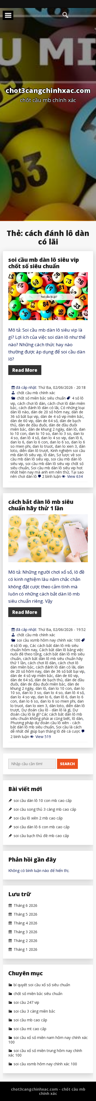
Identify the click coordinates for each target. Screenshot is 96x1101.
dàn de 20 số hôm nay (50, 411)
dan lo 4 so (53, 692)
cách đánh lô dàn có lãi (38, 407)
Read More (24, 370)
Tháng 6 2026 (25, 905)
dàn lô (71, 429)
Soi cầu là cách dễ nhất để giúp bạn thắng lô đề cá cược (46, 729)
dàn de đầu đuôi (32, 424)
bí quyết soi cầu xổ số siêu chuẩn (42, 984)
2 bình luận (51, 476)
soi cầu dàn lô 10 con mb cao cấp (43, 800)
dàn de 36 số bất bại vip (63, 671)
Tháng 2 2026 (25, 940)
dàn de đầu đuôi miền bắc (42, 684)
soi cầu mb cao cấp (30, 1020)
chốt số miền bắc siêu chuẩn (41, 398)
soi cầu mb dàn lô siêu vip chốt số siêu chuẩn (43, 263)
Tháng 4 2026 (25, 923)
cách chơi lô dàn (31, 403)
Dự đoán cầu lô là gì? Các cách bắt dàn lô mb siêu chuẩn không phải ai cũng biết (46, 714)
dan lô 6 (75, 437)
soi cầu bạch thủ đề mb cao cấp (41, 835)
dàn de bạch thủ (49, 679)
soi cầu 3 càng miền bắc (34, 1011)
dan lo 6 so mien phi (57, 701)
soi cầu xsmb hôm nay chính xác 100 (48, 640)
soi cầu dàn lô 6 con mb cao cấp (42, 827)
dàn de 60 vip (21, 420)
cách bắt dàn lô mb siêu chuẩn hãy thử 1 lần (40, 505)
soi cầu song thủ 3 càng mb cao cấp (45, 809)
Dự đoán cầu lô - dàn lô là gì (45, 709)
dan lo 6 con (37, 442)
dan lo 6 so (59, 442)
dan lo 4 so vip (53, 437)
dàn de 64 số (46, 420)
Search (67, 763)
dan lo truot (43, 446)
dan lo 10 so (39, 433)
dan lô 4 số (29, 437)
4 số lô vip (19, 645)
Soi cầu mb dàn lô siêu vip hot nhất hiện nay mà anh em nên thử (46, 470)
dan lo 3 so (61, 433)
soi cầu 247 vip (26, 1002)
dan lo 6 (17, 442)
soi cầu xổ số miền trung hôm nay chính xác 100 (45, 1053)
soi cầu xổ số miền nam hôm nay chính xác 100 (48, 1040)
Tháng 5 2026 (25, 914)
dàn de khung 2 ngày (46, 429)
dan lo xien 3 (66, 446)
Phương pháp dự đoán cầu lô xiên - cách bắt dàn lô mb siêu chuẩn (45, 724)
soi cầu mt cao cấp (30, 1028)
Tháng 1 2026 (25, 949)
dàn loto (56, 705)
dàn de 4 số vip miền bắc (62, 416)
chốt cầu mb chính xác (36, 392)
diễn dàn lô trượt (33, 450)
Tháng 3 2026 (25, 931)
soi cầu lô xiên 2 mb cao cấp (38, 818)
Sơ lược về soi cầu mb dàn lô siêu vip (45, 457)
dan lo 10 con (60, 688)
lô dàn (49, 454)
